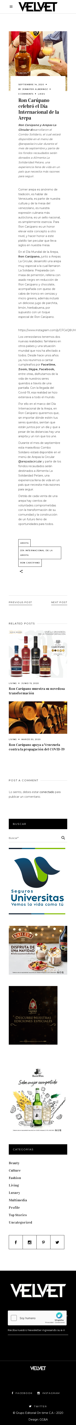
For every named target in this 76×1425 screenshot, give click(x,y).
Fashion (15, 1178)
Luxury (14, 1193)
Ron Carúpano (30, 562)
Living (13, 683)
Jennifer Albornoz (35, 89)
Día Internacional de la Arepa (36, 552)
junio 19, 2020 (30, 683)
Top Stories (18, 1215)
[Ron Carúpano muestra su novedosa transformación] (38, 654)
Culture (15, 1170)
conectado (47, 792)
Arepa (24, 543)
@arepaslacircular (30, 461)
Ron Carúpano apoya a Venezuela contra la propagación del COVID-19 (37, 747)
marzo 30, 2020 (31, 739)
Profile (14, 1207)
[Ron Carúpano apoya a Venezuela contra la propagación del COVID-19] (38, 717)
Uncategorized (20, 1222)
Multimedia (18, 1200)
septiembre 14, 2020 (31, 84)
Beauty (14, 1163)
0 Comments (25, 94)
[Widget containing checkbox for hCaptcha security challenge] (37, 1318)
